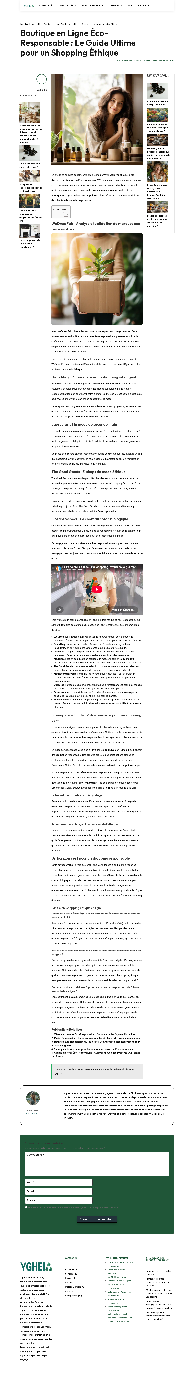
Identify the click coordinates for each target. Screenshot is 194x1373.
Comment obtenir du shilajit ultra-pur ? (30, 165)
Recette (144, 5)
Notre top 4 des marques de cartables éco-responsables (119, 1284)
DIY (130, 5)
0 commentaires (166, 60)
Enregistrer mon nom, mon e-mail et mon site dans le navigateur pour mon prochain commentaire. (73, 1207)
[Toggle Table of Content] (64, 214)
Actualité (45, 5)
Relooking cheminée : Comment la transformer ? (30, 244)
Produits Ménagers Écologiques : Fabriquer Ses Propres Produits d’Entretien (157, 192)
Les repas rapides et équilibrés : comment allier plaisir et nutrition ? (158, 220)
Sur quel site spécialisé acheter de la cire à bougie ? (30, 188)
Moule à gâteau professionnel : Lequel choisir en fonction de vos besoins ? (158, 153)
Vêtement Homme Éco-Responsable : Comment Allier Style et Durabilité (94, 1034)
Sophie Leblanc (127, 60)
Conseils (115, 5)
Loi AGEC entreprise (117, 1277)
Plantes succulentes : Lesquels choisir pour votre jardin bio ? (158, 127)
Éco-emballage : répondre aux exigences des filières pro (30, 215)
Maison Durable (93, 5)
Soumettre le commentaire (97, 1219)
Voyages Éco (67, 5)
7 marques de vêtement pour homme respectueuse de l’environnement (94, 1049)
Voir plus (42, 89)
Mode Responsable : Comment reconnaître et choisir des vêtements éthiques (97, 1038)
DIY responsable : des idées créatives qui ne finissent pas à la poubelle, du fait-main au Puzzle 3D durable (30, 134)
